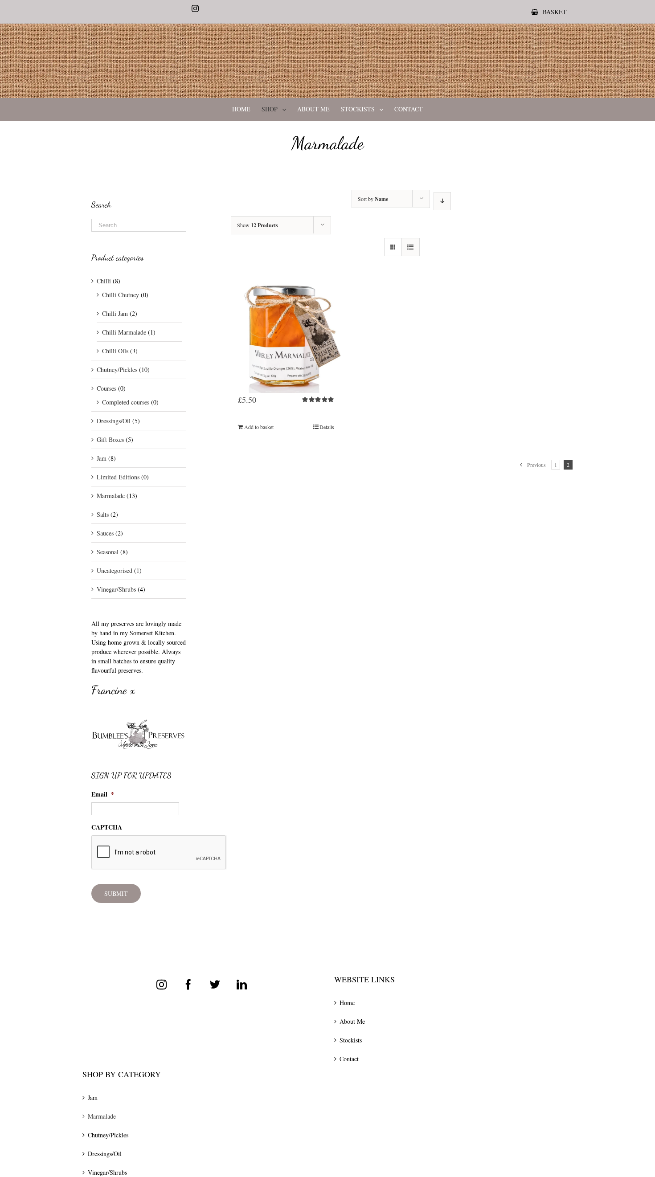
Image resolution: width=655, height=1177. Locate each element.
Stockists (351, 1040)
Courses (106, 388)
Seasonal (108, 552)
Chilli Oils (115, 351)
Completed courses (125, 402)
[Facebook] (188, 984)
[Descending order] (442, 201)
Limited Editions (118, 477)
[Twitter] (215, 984)
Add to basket (259, 426)
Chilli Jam (115, 313)
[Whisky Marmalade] (286, 324)
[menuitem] (549, 12)
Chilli (104, 281)
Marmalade (111, 495)
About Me (352, 1021)
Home (347, 1002)
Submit (116, 893)
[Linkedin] (242, 984)
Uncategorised (114, 570)
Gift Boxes (110, 439)
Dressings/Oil (114, 421)
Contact (349, 1058)
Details (326, 426)
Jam (101, 458)
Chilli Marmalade (124, 332)
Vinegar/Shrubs (116, 589)
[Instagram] (161, 984)
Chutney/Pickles (117, 369)
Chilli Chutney (120, 294)
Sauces (105, 533)
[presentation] (159, 852)
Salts (103, 514)
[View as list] (410, 247)
